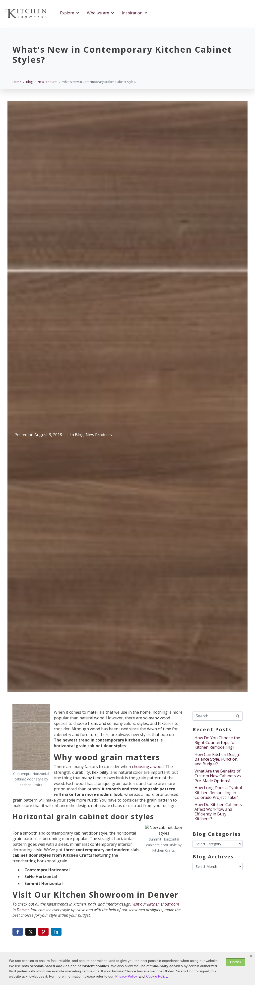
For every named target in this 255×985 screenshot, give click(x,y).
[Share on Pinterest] (43, 932)
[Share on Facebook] (17, 932)
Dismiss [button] (235, 962)
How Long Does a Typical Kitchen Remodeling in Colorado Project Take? (218, 792)
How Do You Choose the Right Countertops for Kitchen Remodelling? (217, 742)
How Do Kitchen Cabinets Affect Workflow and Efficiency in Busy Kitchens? (218, 812)
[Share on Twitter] (30, 932)
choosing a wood (148, 766)
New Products (99, 434)
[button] (251, 956)
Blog (79, 434)
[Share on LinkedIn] (56, 932)
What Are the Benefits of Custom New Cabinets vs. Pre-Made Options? (218, 775)
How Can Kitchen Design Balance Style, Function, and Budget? (217, 759)
